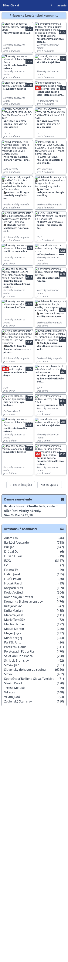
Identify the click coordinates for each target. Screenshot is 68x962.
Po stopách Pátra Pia (47, 101)
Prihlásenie (58, 5)
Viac (7, 515)
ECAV (39, 237)
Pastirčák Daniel (11, 411)
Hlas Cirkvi (11, 5)
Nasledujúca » (50, 484)
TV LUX (6, 133)
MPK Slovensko (11, 169)
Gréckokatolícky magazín (16, 204)
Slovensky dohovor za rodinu (14, 47)
